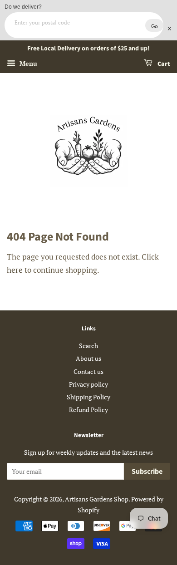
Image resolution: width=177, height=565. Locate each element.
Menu (27, 63)
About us (88, 358)
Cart (163, 64)
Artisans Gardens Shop (96, 499)
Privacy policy (88, 384)
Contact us (88, 371)
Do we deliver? (23, 7)
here (15, 270)
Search (88, 345)
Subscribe (147, 472)
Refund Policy (88, 409)
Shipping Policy (88, 397)
